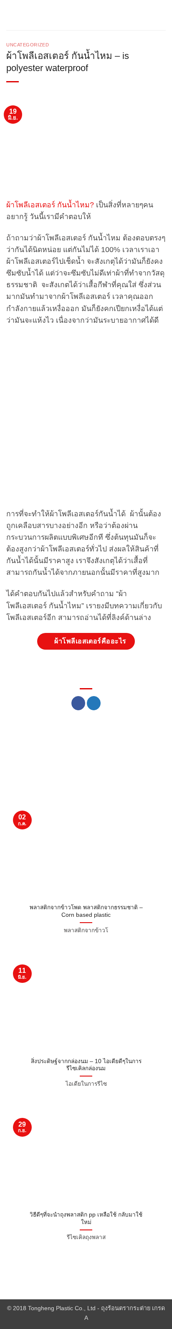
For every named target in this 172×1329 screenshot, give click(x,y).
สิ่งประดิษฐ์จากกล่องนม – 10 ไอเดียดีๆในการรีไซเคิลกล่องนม (86, 1065)
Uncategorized (27, 44)
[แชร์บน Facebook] (78, 703)
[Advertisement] (86, 422)
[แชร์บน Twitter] (94, 703)
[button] (11, 15)
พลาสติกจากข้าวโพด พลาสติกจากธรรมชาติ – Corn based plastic (86, 911)
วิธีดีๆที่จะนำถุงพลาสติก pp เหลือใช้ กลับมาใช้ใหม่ (86, 1218)
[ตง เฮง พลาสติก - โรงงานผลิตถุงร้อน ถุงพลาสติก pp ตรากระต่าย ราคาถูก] (86, 15)
